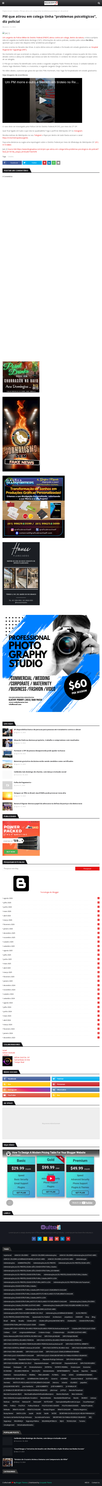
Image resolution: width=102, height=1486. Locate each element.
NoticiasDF (37, 1402)
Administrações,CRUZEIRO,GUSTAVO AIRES (41, 1309)
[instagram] (26, 1090)
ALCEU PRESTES (81, 1313)
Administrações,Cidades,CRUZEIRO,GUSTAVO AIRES (22, 1305)
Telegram (38, 135)
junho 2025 (51, 959)
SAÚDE (54, 1413)
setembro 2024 (51, 998)
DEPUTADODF (57, 1363)
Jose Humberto (28, 1386)
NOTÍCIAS (16, 1402)
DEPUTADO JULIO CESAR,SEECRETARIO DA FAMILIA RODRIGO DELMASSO (62, 1355)
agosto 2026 (51, 898)
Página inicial (7, 11)
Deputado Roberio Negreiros (29, 1359)
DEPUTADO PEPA (10, 1359)
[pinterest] (76, 1084)
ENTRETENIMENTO (63, 1371)
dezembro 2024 (51, 985)
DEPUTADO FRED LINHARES (13, 1352)
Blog (93, 1317)
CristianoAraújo (58, 1332)
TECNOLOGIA (71, 1421)
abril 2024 (51, 1020)
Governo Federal (77, 1379)
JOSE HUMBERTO (42, 1386)
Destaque (7, 1367)
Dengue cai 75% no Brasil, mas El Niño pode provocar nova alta (40, 793)
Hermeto (7, 1382)
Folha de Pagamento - (23, 782)
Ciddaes (7, 1332)
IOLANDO (73, 1382)
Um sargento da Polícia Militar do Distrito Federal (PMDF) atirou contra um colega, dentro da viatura (43, 37)
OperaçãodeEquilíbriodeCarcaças (68, 1402)
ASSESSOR (79, 1317)
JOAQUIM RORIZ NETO (11, 1386)
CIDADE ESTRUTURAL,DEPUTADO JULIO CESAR (20, 1325)
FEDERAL (32, 1375)
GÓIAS (71, 1375)
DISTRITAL (48, 1367)
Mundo (76, 1398)
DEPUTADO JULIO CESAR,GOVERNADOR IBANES (62, 1352)
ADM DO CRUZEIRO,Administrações (43, 1255)
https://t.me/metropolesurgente (15, 138)
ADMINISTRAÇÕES (24, 1263)
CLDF (14, 1332)
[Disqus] (51, 265)
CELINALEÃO (71, 1321)
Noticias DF (26, 1402)
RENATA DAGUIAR (64, 1409)
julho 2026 (51, 902)
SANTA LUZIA (21, 1413)
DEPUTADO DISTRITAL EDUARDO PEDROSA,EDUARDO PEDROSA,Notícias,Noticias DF (33, 1344)
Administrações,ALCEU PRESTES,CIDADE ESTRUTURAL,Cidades (65, 1274)
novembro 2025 (51, 937)
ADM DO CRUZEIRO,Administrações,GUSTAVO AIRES (78, 1255)
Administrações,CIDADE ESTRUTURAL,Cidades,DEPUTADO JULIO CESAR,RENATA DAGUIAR (35, 1290)
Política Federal (33, 1406)
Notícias (6, 1402)
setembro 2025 (51, 946)
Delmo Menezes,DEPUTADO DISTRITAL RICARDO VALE (22, 1336)
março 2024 (51, 1024)
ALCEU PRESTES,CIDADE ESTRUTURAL (16, 1317)
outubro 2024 (51, 994)
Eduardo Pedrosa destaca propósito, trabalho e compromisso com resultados (46, 740)
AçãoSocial (7, 1255)
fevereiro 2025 (51, 976)
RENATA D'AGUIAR (33, 1409)
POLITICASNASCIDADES (70, 1406)
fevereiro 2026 (51, 924)
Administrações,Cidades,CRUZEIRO (82, 1301)
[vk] (76, 1090)
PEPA (5, 1406)
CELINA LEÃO (31, 1321)
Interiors (56, 1382)
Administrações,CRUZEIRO (13, 1309)
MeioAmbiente (46, 1398)
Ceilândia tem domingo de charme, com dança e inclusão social (40, 772)
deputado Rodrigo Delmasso (53, 1359)
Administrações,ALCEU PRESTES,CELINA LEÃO (74, 1263)
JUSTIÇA (63, 1390)
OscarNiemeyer (88, 1402)
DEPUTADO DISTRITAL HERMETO (77, 1344)
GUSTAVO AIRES (91, 1379)
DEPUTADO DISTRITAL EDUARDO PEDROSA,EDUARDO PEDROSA (59, 1340)
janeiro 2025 (51, 981)
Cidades (16, 11)
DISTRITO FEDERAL (61, 1367)
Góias (64, 1375)
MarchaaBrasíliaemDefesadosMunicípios (39, 1394)
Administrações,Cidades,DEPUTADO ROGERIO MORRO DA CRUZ (65, 1305)
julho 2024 (51, 1007)
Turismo (82, 1421)
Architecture (57, 1317)
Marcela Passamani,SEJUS (12, 1394)
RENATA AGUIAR (18, 1409)
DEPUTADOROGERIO (87, 1363)
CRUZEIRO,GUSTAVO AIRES (76, 1332)
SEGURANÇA (18, 1421)
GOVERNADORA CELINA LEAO (14, 1379)
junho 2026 (51, 907)
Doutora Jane (75, 1367)
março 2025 (51, 972)
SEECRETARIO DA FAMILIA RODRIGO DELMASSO (69, 1417)
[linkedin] (62, 1239)
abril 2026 (51, 916)
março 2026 (51, 920)
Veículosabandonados (25, 1425)
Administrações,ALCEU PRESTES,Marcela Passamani (72, 1282)
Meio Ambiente (77, 1394)
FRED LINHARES (43, 1375)
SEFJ (90, 1417)
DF (25, 1367)
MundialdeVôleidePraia (62, 1398)
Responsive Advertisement (51, 1123)
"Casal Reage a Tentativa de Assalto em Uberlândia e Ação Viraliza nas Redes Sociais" (49, 1449)
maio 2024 (51, 1016)
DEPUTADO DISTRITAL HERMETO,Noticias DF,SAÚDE (22, 1348)
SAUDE (38, 1413)
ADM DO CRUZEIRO (21, 1255)
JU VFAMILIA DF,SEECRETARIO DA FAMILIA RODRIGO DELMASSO (25, 1390)
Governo (54, 1379)
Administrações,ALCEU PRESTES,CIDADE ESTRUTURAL (22, 1274)
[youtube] (26, 1095)
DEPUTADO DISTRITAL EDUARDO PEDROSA (19, 1340)
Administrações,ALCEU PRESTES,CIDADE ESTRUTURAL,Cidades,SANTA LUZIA (30, 1278)
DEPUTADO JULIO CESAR (34, 1352)
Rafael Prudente (87, 1406)
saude (31, 1413)
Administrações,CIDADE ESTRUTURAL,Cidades (20, 1286)
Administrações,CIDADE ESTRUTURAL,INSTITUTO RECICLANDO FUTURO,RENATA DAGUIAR (35, 1301)
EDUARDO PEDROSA (22, 1371)
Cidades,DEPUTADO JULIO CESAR (83, 1328)
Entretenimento (48, 1371)
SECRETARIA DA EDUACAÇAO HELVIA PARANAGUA (76, 1413)
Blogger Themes (21, 1483)
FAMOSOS (7, 1375)
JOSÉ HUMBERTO (57, 1386)
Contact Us (96, 1483)
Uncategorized (9, 1425)
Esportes (85, 1371)
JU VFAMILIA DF (71, 1386)
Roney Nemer (8, 1413)
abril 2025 (51, 968)
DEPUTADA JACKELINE (52, 1336)
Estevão (93, 1371)
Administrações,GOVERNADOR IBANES (59, 1313)
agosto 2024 (51, 1003)
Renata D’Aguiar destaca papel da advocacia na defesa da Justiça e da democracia (48, 803)
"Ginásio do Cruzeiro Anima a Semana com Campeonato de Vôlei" (41, 1459)
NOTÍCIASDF (48, 1402)
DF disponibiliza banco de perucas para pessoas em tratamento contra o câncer (47, 729)
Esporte (75, 1371)
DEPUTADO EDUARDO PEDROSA (83, 1348)
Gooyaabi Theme (46, 1483)
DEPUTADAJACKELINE (70, 1336)
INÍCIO (87, 1483)
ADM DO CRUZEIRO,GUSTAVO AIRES (60, 1259)
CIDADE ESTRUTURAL (86, 1321)
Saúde (46, 1413)
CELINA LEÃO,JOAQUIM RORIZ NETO (51, 1321)
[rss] (26, 1084)
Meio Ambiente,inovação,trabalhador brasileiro (20, 1398)
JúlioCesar (53, 1390)
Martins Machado (62, 1394)
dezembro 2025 (51, 933)
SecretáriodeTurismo (42, 1417)
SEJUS (62, 1421)
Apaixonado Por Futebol (41, 1317)
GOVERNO (64, 1379)
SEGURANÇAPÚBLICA (49, 1421)
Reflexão (7, 1409)
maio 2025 (51, 963)
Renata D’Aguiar (49, 1409)
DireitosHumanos (35, 1367)
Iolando (64, 1382)
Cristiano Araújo (44, 1332)
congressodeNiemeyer (27, 1332)
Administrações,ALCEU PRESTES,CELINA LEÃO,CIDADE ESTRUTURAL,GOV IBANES (31, 1271)
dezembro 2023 (51, 1037)
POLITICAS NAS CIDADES (50, 1406)
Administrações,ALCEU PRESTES (44, 1263)
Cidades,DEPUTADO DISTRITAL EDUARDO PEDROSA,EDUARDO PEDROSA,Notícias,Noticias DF (36, 1328)
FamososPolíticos (20, 1375)
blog (87, 1317)
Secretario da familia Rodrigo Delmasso (18, 1417)
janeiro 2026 (51, 929)
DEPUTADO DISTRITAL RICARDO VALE (56, 1348)
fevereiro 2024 (51, 1029)
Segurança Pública (32, 1421)
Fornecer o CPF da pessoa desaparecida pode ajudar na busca (39, 751)
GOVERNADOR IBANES (84, 1375)
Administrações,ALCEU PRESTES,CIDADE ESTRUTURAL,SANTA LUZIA (27, 1282)
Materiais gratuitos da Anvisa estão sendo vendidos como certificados (43, 761)
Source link (12, 149)
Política (12, 1406)
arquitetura (69, 1317)
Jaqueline (83, 1382)
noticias (93, 1398)
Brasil (6, 1321)
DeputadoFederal (71, 1363)
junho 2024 (51, 1011)
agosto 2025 (51, 950)
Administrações (9, 1263)
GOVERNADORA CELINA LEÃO (37, 1379)
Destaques (17, 1367)
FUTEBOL (55, 1375)
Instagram (78, 131)
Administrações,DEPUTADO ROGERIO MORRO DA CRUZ (23, 1313)
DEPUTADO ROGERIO (73, 1359)
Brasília (21, 1321)
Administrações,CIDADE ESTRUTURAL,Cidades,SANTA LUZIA (25, 1298)
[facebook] (26, 1079)
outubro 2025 (51, 942)
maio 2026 (51, 911)
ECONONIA (8, 1371)
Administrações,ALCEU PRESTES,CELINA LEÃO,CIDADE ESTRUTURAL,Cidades (30, 1267)
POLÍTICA (22, 1406)
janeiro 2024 (51, 1033)
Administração (81, 1259)
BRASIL (13, 1321)
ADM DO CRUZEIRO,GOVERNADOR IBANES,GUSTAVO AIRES (24, 1259)
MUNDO (84, 1398)
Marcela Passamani (76, 1390)
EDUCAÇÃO (36, 1371)
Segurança (7, 1421)
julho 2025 (51, 955)
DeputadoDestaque (41, 1363)
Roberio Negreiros (80, 1409)
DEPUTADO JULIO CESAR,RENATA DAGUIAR (19, 1355)
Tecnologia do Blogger (49, 892)
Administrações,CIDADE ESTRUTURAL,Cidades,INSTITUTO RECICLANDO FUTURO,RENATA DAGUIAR (38, 1294)
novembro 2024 (51, 990)
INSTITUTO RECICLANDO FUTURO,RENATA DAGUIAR (31, 1382)
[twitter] (76, 1079)
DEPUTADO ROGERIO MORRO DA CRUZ (17, 1363)
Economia (86, 1367)
